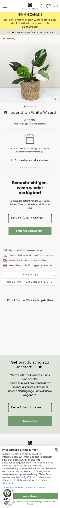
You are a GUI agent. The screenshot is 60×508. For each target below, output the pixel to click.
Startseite (8, 38)
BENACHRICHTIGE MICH (30, 231)
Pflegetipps (30, 275)
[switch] (7, 503)
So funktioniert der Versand (29, 160)
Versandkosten (38, 124)
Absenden (30, 421)
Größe (30, 135)
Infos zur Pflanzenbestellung (30, 282)
